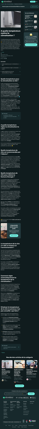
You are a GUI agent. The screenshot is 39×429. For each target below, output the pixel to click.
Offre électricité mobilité (19, 407)
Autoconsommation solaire (13, 402)
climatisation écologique (13, 317)
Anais (5, 379)
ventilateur (5, 339)
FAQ (6, 425)
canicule (11, 340)
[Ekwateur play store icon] (33, 398)
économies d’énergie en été (9, 204)
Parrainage (31, 403)
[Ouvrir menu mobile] (36, 1)
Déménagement (25, 414)
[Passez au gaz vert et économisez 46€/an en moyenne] (19, 7)
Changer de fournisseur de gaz (6, 417)
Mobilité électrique (18, 402)
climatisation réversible (9, 321)
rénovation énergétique (8, 329)
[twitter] (18, 397)
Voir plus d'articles (19, 385)
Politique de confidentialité (23, 425)
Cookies (16, 425)
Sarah (3, 52)
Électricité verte (6, 404)
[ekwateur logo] (7, 2)
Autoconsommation (26, 411)
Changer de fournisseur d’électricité (5, 414)
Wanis (27, 29)
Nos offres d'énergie (5, 402)
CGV (12, 425)
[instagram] (20, 397)
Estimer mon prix (14, 235)
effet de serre (7, 255)
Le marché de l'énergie (25, 409)
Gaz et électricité (6, 407)
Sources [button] (3, 352)
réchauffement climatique (13, 86)
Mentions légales (31, 425)
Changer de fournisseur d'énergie (5, 410)
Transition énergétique (25, 406)
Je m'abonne (31, 393)
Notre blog (25, 401)
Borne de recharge (18, 404)
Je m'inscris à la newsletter (31, 44)
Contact (9, 425)
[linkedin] (21, 397)
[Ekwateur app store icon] (26, 398)
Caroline (28, 18)
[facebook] (16, 397)
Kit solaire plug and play (12, 407)
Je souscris (32, 1)
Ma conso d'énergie (24, 404)
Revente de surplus (12, 410)
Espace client (32, 401)
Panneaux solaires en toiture (13, 404)
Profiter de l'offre (34, 6)
